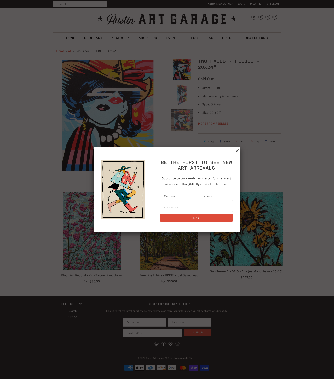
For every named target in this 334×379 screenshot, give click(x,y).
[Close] (237, 151)
